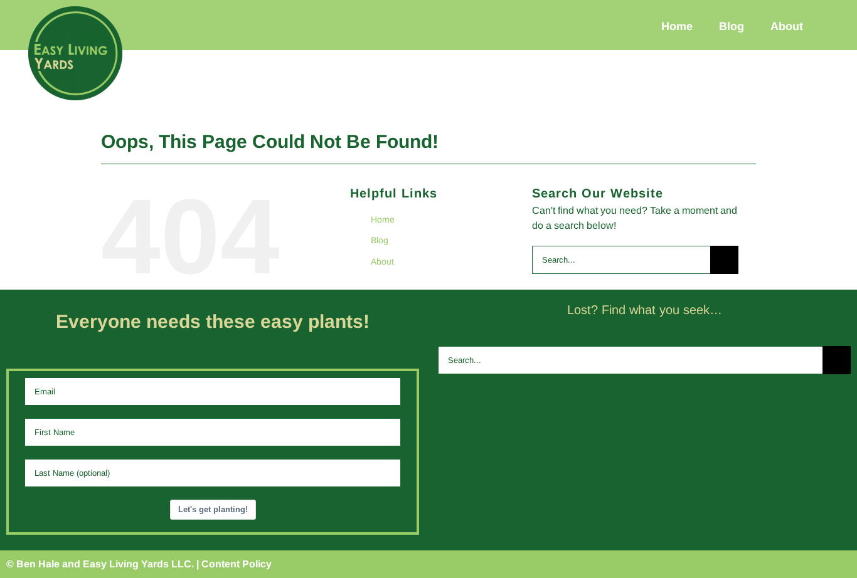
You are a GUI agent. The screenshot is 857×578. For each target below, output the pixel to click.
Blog (379, 240)
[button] (833, 26)
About (382, 261)
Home (383, 219)
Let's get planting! (213, 509)
